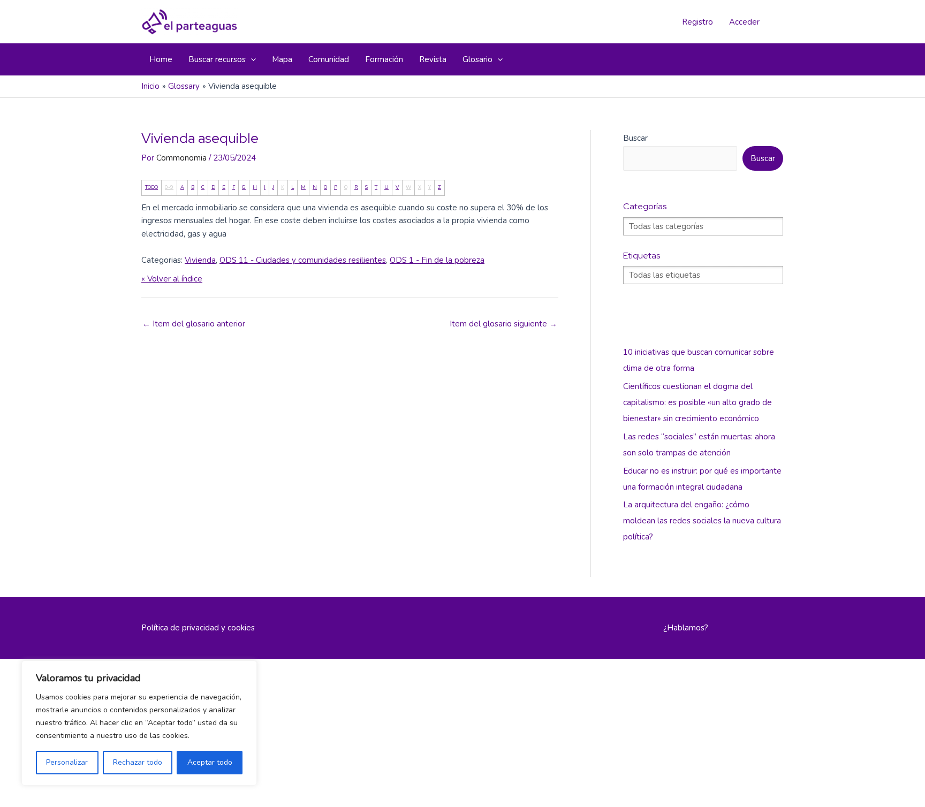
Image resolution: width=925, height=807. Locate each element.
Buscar (635, 138)
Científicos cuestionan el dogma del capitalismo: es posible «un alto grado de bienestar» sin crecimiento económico (697, 402)
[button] (251, 59)
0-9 (169, 187)
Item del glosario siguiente (503, 323)
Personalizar (67, 762)
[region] (139, 723)
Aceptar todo (209, 762)
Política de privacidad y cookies (198, 627)
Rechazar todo (137, 762)
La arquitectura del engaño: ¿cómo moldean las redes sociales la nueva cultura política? (702, 520)
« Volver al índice (171, 278)
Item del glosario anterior (193, 323)
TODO (151, 187)
